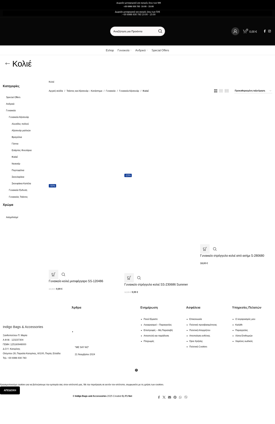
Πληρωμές (149, 341)
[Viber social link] (185, 397)
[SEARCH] (160, 31)
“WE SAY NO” (82, 347)
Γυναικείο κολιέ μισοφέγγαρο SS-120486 (76, 281)
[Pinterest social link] (175, 397)
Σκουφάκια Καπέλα (21, 183)
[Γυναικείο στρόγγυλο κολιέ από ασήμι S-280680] (236, 130)
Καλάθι (238, 324)
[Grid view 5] (227, 91)
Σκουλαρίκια (18, 177)
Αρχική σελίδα (56, 91)
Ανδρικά (10, 104)
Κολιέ (15, 157)
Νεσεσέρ (16, 163)
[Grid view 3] (215, 91)
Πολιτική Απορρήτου (199, 330)
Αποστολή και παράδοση (156, 335)
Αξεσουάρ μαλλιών (21, 130)
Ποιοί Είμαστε (151, 319)
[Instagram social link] (269, 31)
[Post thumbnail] (92, 331)
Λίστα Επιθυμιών (244, 335)
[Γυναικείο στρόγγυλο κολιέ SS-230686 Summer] (160, 136)
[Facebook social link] (265, 31)
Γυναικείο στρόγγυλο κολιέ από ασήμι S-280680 (232, 255)
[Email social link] (169, 397)
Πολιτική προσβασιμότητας (203, 324)
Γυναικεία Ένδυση (18, 190)
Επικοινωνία (195, 319)
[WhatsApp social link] (180, 397)
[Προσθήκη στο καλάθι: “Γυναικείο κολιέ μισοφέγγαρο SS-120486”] (53, 274)
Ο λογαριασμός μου (245, 319)
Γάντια (15, 143)
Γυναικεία (11, 110)
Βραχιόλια (17, 137)
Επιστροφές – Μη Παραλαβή (158, 330)
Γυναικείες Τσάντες (18, 197)
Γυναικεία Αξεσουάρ (19, 117)
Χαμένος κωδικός (244, 341)
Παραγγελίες (241, 330)
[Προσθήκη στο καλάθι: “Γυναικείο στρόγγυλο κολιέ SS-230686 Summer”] (129, 278)
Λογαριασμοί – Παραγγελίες (158, 324)
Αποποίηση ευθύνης (199, 335)
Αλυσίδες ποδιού (20, 124)
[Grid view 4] (221, 91)
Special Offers (13, 97)
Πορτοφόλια (18, 170)
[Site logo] (26, 31)
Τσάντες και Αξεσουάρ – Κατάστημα (84, 91)
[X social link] (164, 397)
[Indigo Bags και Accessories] (24, 313)
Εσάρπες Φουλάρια (22, 150)
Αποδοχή (10, 390)
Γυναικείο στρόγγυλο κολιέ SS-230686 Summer (156, 284)
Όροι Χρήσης (196, 341)
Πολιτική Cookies (198, 346)
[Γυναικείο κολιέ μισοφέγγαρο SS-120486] (85, 141)
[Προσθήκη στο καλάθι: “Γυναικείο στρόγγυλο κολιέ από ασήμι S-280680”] (205, 249)
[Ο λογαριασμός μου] (235, 31)
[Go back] (7, 64)
